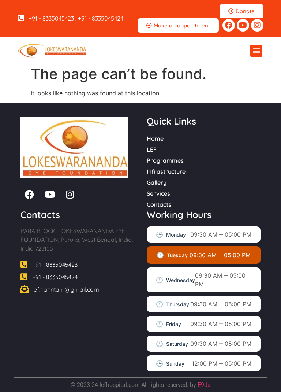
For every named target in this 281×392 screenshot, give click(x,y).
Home (155, 138)
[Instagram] (257, 25)
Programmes (165, 160)
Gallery (156, 182)
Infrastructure (166, 171)
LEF (152, 149)
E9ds (204, 384)
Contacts (159, 204)
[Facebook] (228, 25)
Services (158, 193)
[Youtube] (243, 25)
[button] (256, 51)
